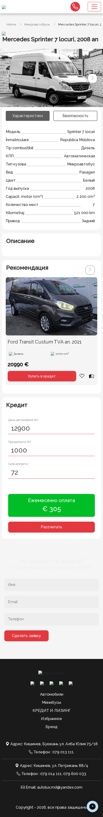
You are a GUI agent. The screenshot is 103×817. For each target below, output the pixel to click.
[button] (92, 78)
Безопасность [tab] (75, 115)
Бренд (51, 727)
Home (11, 24)
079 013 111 (63, 752)
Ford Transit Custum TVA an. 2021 (45, 342)
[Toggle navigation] (94, 6)
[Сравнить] (91, 376)
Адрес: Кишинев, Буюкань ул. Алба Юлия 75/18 (54, 744)
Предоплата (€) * (20, 442)
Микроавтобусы (37, 24)
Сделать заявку (26, 635)
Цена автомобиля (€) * (23, 420)
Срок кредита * (18, 464)
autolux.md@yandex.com (59, 787)
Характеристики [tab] (27, 115)
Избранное (51, 718)
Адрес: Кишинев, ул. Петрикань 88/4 (54, 765)
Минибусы (51, 702)
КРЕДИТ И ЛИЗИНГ (52, 710)
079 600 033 (74, 773)
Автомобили (51, 694)
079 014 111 (51, 773)
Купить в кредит (42, 376)
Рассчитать (51, 527)
